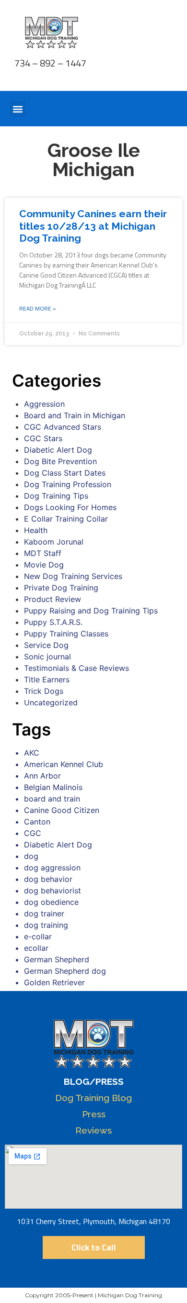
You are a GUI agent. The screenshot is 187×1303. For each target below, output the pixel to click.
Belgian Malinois (53, 787)
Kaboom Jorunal (53, 541)
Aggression (44, 404)
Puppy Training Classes (66, 633)
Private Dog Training (61, 587)
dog (31, 856)
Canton (37, 821)
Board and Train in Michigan (74, 415)
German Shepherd (56, 959)
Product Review (52, 599)
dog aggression (52, 867)
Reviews (93, 1130)
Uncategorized (51, 702)
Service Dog (46, 645)
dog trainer (44, 913)
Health (35, 530)
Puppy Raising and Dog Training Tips (91, 610)
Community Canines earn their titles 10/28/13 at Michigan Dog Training (93, 226)
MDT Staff (42, 553)
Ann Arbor (42, 775)
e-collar (38, 936)
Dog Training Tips (56, 496)
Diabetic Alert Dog (58, 450)
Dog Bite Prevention (60, 461)
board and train (52, 798)
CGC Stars (43, 438)
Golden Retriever (54, 982)
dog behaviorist (52, 890)
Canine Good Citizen (61, 810)
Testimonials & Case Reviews (76, 668)
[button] (17, 109)
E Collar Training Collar (66, 518)
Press (93, 1114)
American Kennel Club (63, 764)
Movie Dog (44, 564)
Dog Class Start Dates (64, 473)
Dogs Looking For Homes (70, 507)
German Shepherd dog (65, 971)
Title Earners (47, 679)
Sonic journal (47, 656)
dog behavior (48, 879)
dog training (46, 925)
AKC (31, 752)
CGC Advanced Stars (62, 427)
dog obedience (51, 902)
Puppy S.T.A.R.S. (53, 622)
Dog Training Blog (93, 1097)
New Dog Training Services (73, 576)
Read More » (37, 308)
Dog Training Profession (67, 484)
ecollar (36, 948)
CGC (32, 833)
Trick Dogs (43, 691)
